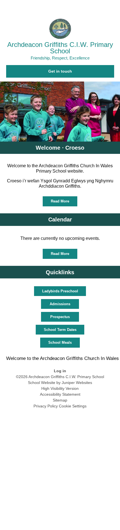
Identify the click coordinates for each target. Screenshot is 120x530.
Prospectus (60, 317)
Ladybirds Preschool (60, 291)
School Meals (60, 342)
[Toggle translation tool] (83, 7)
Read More (60, 201)
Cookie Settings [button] (73, 406)
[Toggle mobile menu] (113, 7)
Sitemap (60, 400)
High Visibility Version (60, 388)
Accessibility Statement (60, 394)
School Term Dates (60, 330)
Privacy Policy (45, 406)
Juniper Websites (77, 382)
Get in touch (60, 71)
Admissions (60, 304)
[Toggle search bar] (98, 7)
